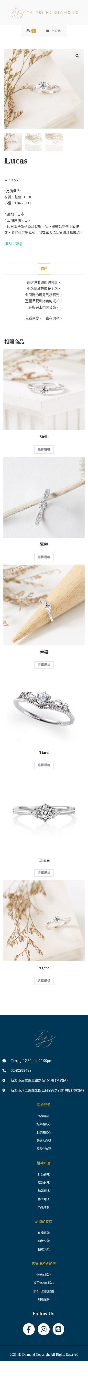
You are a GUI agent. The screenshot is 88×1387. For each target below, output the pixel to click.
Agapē (44, 968)
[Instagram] (44, 1329)
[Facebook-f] (29, 1329)
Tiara (44, 752)
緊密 (44, 544)
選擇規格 (44, 449)
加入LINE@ (13, 244)
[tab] (44, 268)
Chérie (44, 860)
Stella (44, 437)
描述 (44, 268)
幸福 (44, 652)
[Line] (59, 1329)
